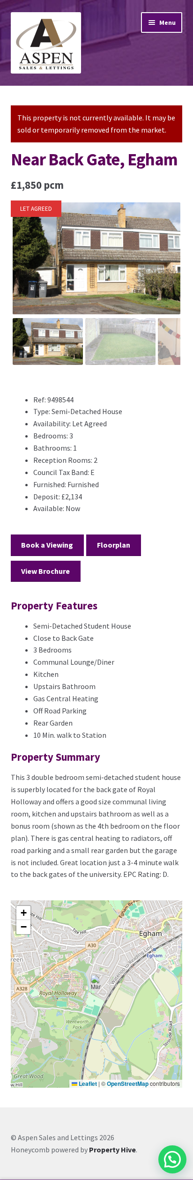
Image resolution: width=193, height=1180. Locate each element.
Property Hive (112, 1149)
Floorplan (113, 544)
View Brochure (45, 571)
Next (167, 350)
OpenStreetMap (127, 1083)
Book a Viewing (47, 544)
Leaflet (87, 1083)
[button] (97, 984)
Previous (26, 350)
